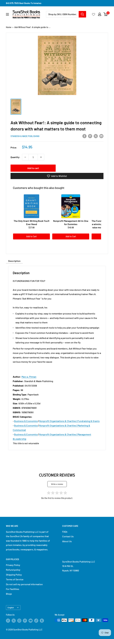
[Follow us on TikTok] (36, 620)
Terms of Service (14, 579)
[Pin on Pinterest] (90, 136)
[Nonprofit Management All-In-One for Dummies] (70, 206)
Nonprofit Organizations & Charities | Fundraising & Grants (69, 421)
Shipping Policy (14, 574)
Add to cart (33, 168)
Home (8, 27)
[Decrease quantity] (25, 157)
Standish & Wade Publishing (25, 136)
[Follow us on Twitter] (14, 620)
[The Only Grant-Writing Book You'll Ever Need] (31, 206)
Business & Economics (26, 421)
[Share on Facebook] (84, 136)
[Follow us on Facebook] (8, 620)
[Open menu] (7, 14)
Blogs (9, 593)
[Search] (82, 14)
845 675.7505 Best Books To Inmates (23, 3)
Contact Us (68, 536)
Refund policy (13, 569)
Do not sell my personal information (24, 584)
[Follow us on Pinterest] (25, 620)
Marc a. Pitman (29, 376)
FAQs (64, 531)
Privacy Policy (13, 565)
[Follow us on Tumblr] (42, 620)
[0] (105, 14)
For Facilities (12, 589)
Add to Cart (31, 236)
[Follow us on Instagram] (19, 620)
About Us (67, 541)
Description (14, 260)
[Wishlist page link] (93, 14)
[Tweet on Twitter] (96, 136)
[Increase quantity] (41, 157)
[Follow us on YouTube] (30, 620)
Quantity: (15, 157)
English (11, 607)
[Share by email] (101, 136)
